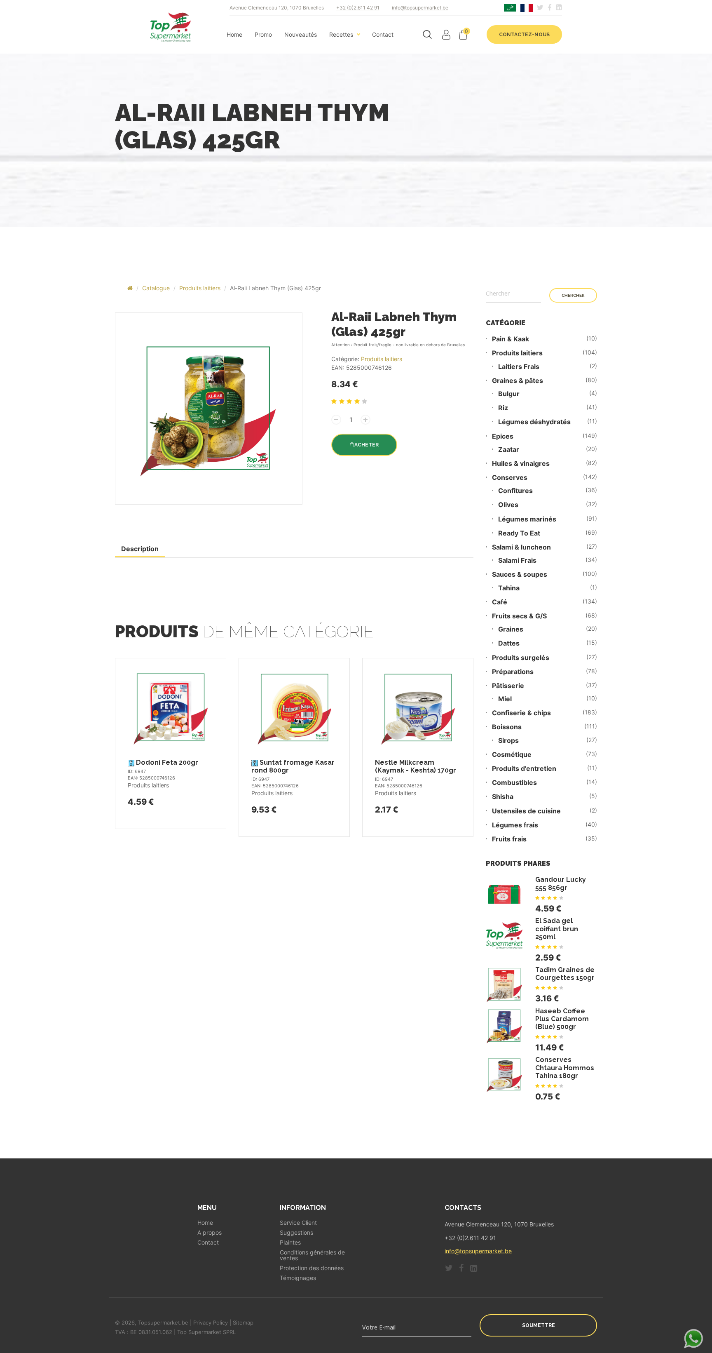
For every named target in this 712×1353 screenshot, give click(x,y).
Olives (508, 505)
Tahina (509, 588)
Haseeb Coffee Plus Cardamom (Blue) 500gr (562, 1019)
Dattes (509, 643)
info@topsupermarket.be (420, 8)
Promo (263, 35)
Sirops (508, 741)
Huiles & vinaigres (521, 463)
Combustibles (514, 783)
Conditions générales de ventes (312, 1255)
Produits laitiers (199, 287)
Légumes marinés (527, 519)
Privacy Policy (210, 1322)
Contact (382, 35)
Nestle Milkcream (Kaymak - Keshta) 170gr (415, 766)
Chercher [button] (573, 295)
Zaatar (508, 449)
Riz (503, 408)
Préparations (513, 672)
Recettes (341, 35)
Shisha (502, 797)
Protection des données (312, 1268)
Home (234, 35)
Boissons (507, 727)
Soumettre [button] (538, 1325)
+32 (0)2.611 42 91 (357, 8)
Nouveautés (300, 35)
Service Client (298, 1223)
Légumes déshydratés (534, 422)
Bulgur (509, 394)
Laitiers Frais (518, 367)
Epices (502, 436)
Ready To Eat (519, 533)
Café (499, 602)
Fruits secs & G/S (519, 616)
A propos (209, 1233)
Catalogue (156, 287)
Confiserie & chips (521, 713)
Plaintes (290, 1242)
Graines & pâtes (517, 381)
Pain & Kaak (510, 339)
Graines (510, 629)
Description (140, 549)
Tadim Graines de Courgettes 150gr (565, 974)
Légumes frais (515, 825)
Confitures (515, 491)
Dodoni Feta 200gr (167, 762)
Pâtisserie (508, 686)
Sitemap (243, 1322)
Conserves (509, 478)
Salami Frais (517, 560)
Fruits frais (509, 839)
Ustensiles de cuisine (526, 811)
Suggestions (296, 1233)
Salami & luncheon (521, 547)
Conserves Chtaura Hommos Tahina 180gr (564, 1067)
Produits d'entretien (524, 769)
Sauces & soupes (519, 574)
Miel (505, 699)
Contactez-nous (524, 35)
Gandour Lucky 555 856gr (560, 883)
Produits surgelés (520, 658)
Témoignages (298, 1278)
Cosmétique (512, 755)
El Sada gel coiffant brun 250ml (556, 928)
